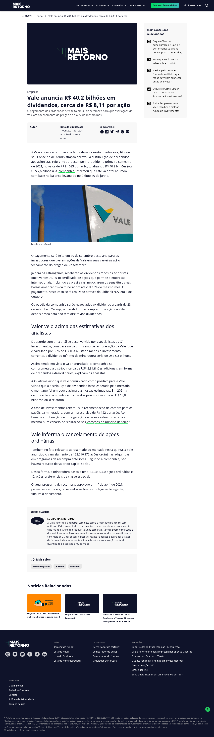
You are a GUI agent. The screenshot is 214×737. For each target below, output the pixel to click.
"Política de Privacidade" (67, 727)
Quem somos (16, 685)
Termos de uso (17, 704)
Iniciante (60, 566)
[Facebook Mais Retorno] (102, 131)
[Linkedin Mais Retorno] (107, 131)
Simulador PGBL (141, 669)
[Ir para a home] (19, 5)
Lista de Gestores (63, 656)
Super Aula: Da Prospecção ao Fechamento (156, 647)
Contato (13, 694)
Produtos (101, 5)
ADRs (53, 277)
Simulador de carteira (105, 660)
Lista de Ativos (62, 651)
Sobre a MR (136, 5)
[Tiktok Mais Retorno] (37, 654)
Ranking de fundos (64, 647)
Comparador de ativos (105, 651)
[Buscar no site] (206, 5)
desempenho (80, 161)
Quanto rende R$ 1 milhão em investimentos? (157, 660)
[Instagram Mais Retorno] (7, 654)
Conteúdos (117, 5)
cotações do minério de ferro (107, 422)
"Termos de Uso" (45, 727)
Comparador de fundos (106, 656)
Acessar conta (194, 5)
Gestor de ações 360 (143, 665)
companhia (67, 171)
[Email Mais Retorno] (127, 131)
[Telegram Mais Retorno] (117, 131)
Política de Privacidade (21, 699)
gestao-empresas (41, 566)
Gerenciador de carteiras (107, 647)
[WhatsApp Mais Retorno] (122, 131)
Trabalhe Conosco (19, 690)
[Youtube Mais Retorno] (15, 654)
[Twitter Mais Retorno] (112, 131)
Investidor (75, 566)
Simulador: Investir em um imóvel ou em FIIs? (157, 674)
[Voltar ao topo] (207, 709)
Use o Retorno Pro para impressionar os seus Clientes (162, 651)
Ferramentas (83, 5)
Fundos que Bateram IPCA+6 (148, 656)
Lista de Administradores (68, 660)
